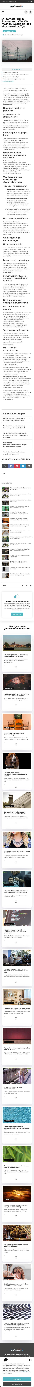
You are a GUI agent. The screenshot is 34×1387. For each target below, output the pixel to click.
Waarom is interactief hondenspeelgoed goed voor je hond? (15, 774)
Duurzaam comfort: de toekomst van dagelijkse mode (16, 1166)
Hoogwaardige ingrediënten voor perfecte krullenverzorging (16, 694)
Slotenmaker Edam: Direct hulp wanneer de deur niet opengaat (18, 519)
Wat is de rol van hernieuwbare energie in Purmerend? (17, 453)
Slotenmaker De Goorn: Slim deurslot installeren (20, 568)
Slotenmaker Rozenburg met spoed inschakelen (20, 556)
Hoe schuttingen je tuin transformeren (13, 1088)
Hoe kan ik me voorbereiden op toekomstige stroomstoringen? (17, 427)
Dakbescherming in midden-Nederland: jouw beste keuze (15, 812)
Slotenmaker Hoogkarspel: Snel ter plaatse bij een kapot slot (19, 507)
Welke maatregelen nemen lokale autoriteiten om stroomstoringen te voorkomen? (17, 435)
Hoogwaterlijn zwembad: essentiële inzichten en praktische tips (17, 1128)
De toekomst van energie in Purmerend (14, 79)
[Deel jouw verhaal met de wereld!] (17, 596)
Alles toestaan (17, 1379)
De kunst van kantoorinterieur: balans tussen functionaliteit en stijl (16, 970)
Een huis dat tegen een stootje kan (17, 1009)
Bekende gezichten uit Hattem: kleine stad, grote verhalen (16, 655)
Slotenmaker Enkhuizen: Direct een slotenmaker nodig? (19, 531)
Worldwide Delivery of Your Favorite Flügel (14, 734)
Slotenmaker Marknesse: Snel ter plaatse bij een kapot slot (21, 537)
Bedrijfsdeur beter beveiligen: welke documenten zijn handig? (20, 574)
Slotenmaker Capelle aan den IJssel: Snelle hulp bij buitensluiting (20, 550)
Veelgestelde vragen (8, 81)
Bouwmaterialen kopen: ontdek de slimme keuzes (16, 1245)
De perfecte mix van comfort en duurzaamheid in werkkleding (16, 891)
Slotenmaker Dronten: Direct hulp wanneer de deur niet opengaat (19, 525)
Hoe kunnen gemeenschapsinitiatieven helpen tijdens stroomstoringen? (17, 444)
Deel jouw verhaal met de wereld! (17, 601)
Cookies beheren (17, 1384)
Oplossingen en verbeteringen (11, 77)
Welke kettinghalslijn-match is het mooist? (17, 852)
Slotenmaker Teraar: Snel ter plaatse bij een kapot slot (20, 488)
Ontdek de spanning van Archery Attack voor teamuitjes (16, 1284)
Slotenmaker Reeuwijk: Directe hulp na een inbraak (20, 500)
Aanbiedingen (9, 31)
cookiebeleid (24, 1371)
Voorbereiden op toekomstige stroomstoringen (16, 74)
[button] (30, 1360)
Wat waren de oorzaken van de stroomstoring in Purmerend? (17, 419)
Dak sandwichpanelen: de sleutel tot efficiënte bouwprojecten (16, 1324)
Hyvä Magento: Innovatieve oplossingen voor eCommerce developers (15, 931)
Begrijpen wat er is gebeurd (10, 72)
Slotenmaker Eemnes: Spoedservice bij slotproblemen (20, 543)
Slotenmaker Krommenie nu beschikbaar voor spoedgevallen (19, 513)
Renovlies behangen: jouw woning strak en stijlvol (17, 1048)
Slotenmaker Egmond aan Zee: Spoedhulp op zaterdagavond (18, 562)
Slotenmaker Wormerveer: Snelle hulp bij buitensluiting (20, 494)
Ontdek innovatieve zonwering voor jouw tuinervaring (15, 1206)
